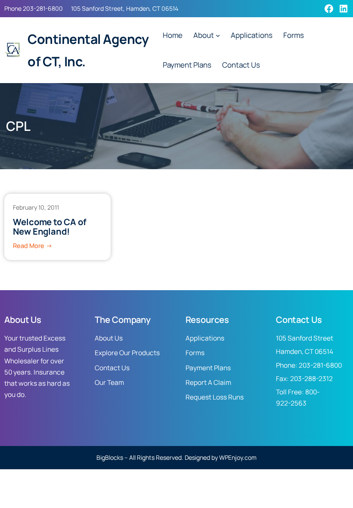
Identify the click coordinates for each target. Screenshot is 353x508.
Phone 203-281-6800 (33, 8)
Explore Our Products (127, 352)
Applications (205, 338)
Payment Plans (208, 367)
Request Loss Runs (215, 397)
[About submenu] (218, 35)
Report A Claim (208, 382)
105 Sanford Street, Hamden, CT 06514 (124, 8)
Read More (33, 246)
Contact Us (112, 367)
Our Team (109, 382)
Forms (195, 352)
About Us (109, 338)
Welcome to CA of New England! (49, 226)
